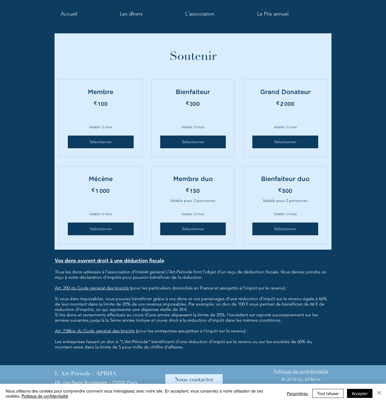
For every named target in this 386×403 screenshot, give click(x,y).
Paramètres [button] (297, 393)
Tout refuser (328, 393)
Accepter (360, 393)
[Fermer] (379, 393)
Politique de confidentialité (44, 396)
